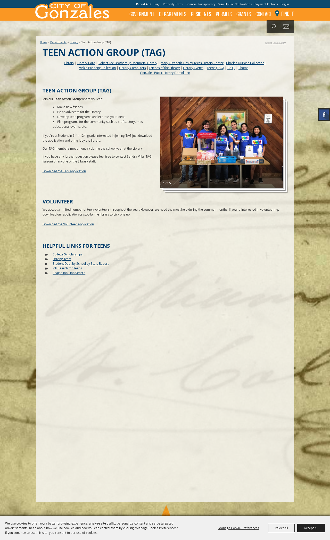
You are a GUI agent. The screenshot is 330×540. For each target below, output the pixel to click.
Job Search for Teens (67, 268)
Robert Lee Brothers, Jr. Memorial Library (127, 63)
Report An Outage (148, 4)
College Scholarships (67, 254)
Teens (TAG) (215, 68)
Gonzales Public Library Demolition (165, 73)
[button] (221, 142)
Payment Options (266, 4)
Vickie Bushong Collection (97, 68)
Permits (224, 14)
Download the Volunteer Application (68, 224)
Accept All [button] (311, 528)
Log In (285, 4)
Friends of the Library (164, 68)
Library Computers (132, 68)
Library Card (86, 63)
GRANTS (243, 14)
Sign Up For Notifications (235, 4)
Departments (172, 14)
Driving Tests (62, 259)
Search (273, 26)
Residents (201, 14)
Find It (287, 14)
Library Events (193, 68)
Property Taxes (173, 4)
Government (141, 14)
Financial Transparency (200, 4)
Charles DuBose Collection (245, 63)
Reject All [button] (281, 528)
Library (74, 42)
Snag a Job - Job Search (69, 273)
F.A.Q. (231, 68)
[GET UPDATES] (287, 26)
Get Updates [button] (287, 26)
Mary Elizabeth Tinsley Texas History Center (192, 63)
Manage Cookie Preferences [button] (238, 528)
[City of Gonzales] (72, 10)
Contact (263, 14)
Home (43, 42)
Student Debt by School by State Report (81, 263)
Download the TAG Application (64, 171)
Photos (243, 68)
